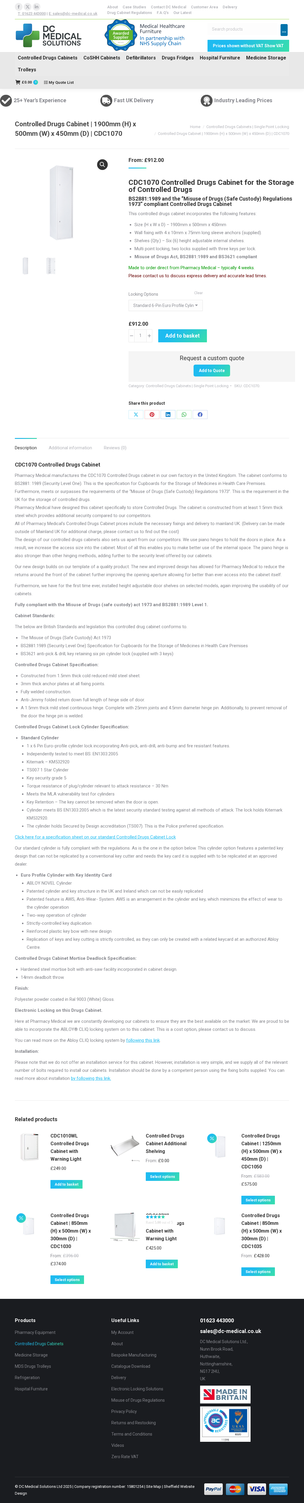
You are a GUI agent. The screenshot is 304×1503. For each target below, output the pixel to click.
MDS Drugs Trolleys (33, 1366)
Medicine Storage (266, 58)
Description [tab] (26, 447)
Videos (117, 1445)
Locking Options (143, 294)
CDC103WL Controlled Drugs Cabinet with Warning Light (165, 1227)
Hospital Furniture (220, 58)
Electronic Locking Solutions (137, 1389)
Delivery (118, 1377)
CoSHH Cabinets (101, 58)
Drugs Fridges (178, 58)
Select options (162, 1177)
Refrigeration (27, 1377)
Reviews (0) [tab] (115, 447)
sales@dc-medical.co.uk (230, 1331)
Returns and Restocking (133, 1422)
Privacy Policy (124, 1411)
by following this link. (91, 1078)
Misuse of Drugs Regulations (138, 1400)
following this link (143, 1040)
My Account (122, 1332)
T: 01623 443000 (32, 13)
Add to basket (182, 336)
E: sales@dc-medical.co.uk (73, 13)
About (117, 1343)
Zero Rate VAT (125, 1456)
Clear (198, 293)
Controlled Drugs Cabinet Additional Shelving (166, 1143)
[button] (102, 164)
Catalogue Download (130, 1366)
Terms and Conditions (131, 1434)
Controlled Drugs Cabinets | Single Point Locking (187, 386)
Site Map (153, 1486)
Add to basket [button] (66, 1184)
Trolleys (27, 70)
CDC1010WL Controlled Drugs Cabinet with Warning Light (69, 1147)
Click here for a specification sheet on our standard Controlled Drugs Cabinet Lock (95, 837)
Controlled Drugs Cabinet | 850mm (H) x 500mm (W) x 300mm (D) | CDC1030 (70, 1231)
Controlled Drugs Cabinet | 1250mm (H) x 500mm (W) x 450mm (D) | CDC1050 (261, 1151)
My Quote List (61, 82)
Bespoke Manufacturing (133, 1355)
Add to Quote (212, 370)
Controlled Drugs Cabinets (47, 58)
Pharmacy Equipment (35, 1332)
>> (284, 32)
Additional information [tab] (70, 447)
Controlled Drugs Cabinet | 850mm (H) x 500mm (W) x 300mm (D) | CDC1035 (261, 1231)
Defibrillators (141, 58)
